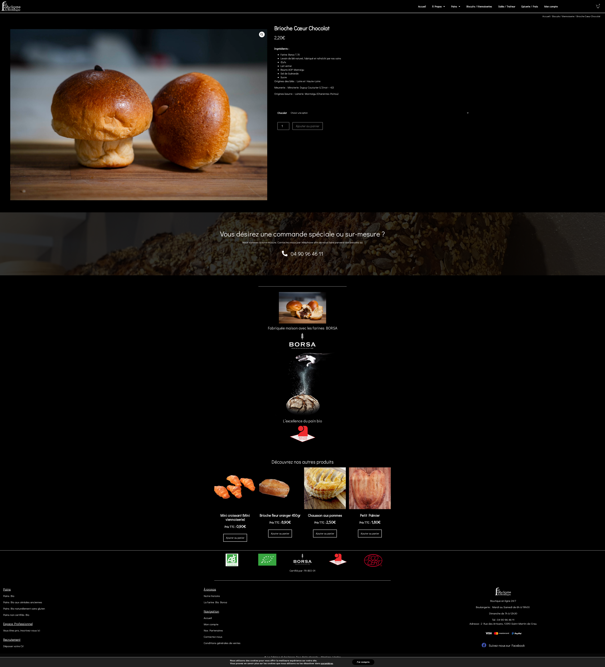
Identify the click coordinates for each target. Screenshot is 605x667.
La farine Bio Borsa (215, 602)
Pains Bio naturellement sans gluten (24, 608)
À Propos (437, 6)
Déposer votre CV (13, 646)
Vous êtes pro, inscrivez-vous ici (21, 630)
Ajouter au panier (307, 126)
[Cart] (597, 6)
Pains (454, 6)
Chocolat (282, 113)
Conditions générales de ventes (222, 643)
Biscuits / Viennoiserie (563, 16)
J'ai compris (363, 662)
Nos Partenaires (213, 630)
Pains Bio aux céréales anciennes (22, 602)
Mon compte (551, 6)
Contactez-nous (213, 637)
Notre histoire (212, 596)
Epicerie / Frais (529, 6)
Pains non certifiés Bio (16, 615)
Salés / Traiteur (506, 6)
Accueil (422, 6)
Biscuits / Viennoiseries (479, 6)
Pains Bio (8, 596)
